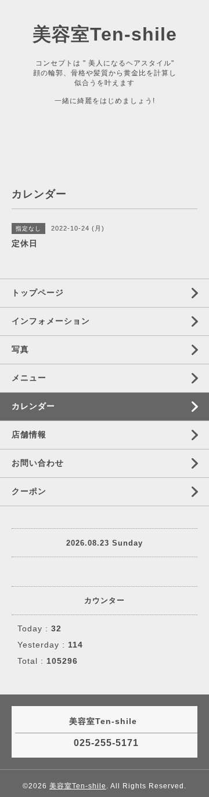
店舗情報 (29, 434)
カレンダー (33, 406)
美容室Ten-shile (105, 34)
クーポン (29, 491)
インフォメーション (51, 321)
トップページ (38, 292)
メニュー (29, 377)
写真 (20, 349)
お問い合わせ (38, 462)
